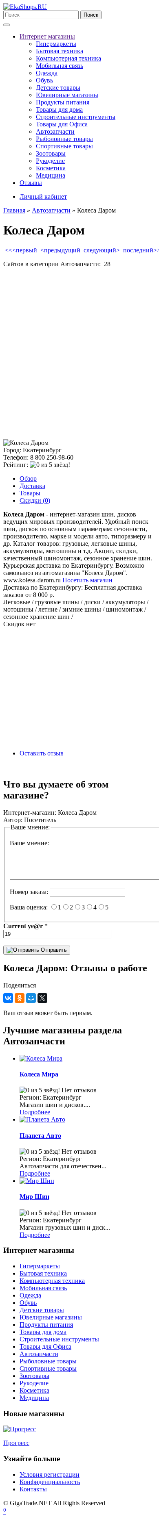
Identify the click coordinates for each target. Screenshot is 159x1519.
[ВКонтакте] (8, 998)
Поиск (91, 15)
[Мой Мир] (31, 998)
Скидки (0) (35, 500)
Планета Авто (40, 1135)
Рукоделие (50, 160)
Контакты (33, 1489)
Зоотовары (51, 153)
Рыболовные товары (64, 138)
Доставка (32, 485)
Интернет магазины (47, 36)
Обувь (44, 80)
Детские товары (58, 87)
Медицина (50, 175)
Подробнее (35, 1112)
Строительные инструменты (75, 116)
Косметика (51, 168)
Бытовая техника (59, 51)
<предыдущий (60, 250)
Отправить (53, 950)
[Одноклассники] (19, 998)
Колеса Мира (39, 1074)
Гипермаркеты (56, 43)
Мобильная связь (59, 65)
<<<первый (21, 250)
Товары (30, 493)
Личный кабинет (43, 196)
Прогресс (16, 1442)
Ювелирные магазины (67, 94)
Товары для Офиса (62, 124)
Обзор (28, 478)
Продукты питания (62, 102)
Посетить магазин (87, 580)
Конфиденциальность (50, 1481)
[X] (42, 998)
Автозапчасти (55, 131)
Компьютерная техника (68, 58)
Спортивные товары (64, 146)
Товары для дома (59, 109)
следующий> (102, 250)
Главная (14, 210)
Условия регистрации (50, 1474)
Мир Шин (34, 1196)
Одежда (46, 72)
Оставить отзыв (42, 753)
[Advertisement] (79, 353)
